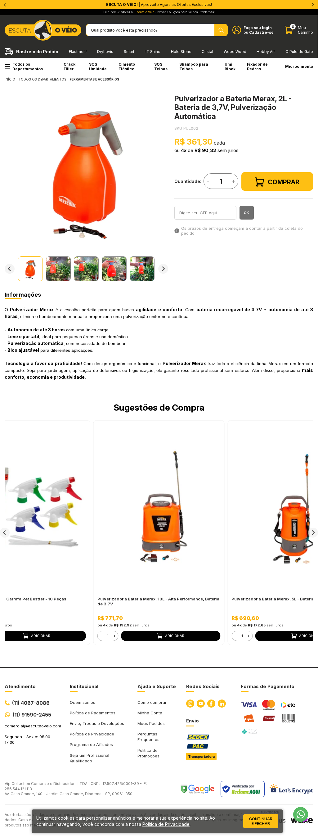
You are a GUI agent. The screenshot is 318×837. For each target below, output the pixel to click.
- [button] (101, 635)
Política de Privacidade (92, 733)
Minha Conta (149, 712)
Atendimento (20, 686)
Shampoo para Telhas (193, 66)
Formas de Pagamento (267, 686)
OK (246, 213)
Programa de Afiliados (91, 744)
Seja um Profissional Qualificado (89, 758)
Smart (129, 51)
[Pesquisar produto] (221, 30)
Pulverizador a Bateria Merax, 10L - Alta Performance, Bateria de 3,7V (158, 601)
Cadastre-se (261, 32)
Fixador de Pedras (257, 66)
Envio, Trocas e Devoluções (97, 723)
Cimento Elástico (127, 66)
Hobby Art (266, 51)
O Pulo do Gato (299, 51)
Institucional (84, 686)
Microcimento (299, 66)
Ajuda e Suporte (156, 686)
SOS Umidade (98, 66)
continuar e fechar (260, 821)
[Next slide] (163, 269)
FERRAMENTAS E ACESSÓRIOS (94, 79)
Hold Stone (181, 51)
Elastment (78, 51)
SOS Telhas (161, 66)
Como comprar (152, 702)
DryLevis (105, 51)
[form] (108, 636)
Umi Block (230, 66)
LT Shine (152, 51)
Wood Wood (235, 51)
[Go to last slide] (10, 269)
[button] (30, 268)
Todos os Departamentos (27, 66)
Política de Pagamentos (92, 712)
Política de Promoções (148, 753)
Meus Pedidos (151, 723)
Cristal (207, 51)
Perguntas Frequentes (148, 736)
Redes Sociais (203, 686)
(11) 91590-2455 (32, 715)
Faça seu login (258, 27)
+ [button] (114, 635)
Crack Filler (69, 66)
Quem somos (82, 702)
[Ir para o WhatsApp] (300, 814)
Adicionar (174, 636)
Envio (192, 721)
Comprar (283, 182)
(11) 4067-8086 (31, 703)
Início (10, 79)
